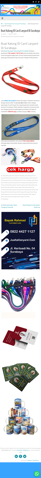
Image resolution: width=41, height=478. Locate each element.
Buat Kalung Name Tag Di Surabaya (16, 185)
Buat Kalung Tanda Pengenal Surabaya (20, 192)
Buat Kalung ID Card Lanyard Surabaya (19, 178)
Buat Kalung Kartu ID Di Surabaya (22, 180)
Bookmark (5, 199)
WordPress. (36, 460)
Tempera (29, 460)
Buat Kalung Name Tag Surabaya (13, 187)
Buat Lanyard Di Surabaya (21, 194)
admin (4, 34)
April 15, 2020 (12, 34)
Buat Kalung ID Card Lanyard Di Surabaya (15, 24)
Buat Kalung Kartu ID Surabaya (18, 182)
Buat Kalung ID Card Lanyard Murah (31, 206)
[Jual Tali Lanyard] (33, 1)
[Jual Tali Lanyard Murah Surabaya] (36, 1)
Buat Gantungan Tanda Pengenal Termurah (9, 206)
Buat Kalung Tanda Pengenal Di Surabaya (17, 189)
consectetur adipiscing (22, 450)
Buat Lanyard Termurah (23, 196)
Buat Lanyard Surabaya (11, 196)
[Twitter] (38, 1)
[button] (37, 474)
